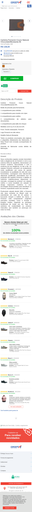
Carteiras (18, 8)
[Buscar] (29, 6)
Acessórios (11, 8)
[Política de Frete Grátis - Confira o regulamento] (16, 425)
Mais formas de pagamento (8, 59)
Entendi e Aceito (9, 508)
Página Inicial (4, 8)
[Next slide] (29, 21)
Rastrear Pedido (9, 453)
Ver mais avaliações (16, 406)
